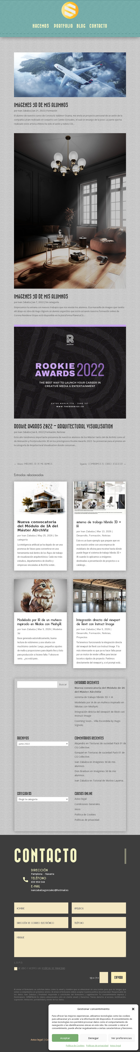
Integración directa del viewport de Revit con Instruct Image (98, 621)
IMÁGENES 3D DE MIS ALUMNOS (41, 105)
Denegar (93, 1038)
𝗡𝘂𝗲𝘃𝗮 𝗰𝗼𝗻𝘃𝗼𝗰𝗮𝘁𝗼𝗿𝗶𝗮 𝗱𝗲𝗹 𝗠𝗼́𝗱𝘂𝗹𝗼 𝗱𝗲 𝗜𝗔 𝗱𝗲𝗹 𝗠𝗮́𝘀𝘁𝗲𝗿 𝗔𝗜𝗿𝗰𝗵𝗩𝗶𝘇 (37, 525)
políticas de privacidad (53, 967)
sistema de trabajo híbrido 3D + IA (98, 523)
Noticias (61, 432)
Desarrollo (82, 535)
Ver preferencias (121, 1038)
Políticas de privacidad (97, 1045)
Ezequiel (79, 752)
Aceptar (65, 1038)
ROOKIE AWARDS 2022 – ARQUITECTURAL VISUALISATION (63, 426)
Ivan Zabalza (24, 110)
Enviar (118, 977)
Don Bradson (82, 771)
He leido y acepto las (41, 968)
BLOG (81, 26)
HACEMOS (41, 26)
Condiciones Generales (87, 804)
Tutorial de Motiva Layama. (108, 780)
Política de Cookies (75, 1045)
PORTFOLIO (63, 26)
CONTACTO (98, 26)
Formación (52, 110)
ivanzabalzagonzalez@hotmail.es (49, 890)
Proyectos (81, 637)
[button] (133, 1009)
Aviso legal (115, 1045)
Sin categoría (52, 302)
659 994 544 (38, 882)
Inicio (77, 809)
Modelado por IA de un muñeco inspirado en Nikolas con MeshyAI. (39, 621)
